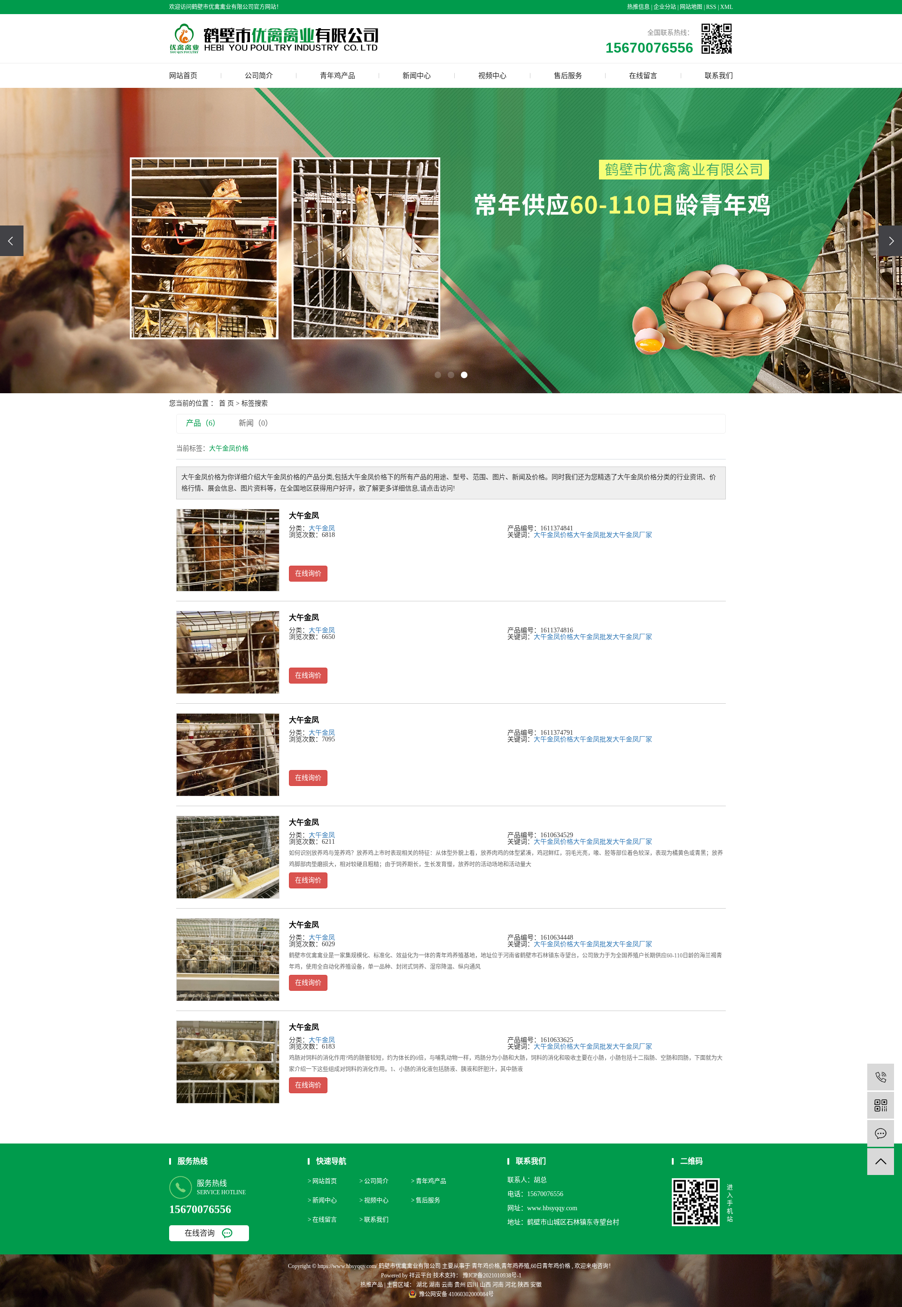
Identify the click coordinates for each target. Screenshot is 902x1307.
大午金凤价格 (553, 534)
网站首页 (183, 75)
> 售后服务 (425, 1200)
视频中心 (492, 75)
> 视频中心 (374, 1200)
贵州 (460, 1285)
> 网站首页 (322, 1180)
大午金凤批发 (593, 534)
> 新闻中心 (322, 1200)
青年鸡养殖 (515, 1266)
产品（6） (203, 423)
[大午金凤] (228, 550)
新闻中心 (417, 75)
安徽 (536, 1285)
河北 (510, 1285)
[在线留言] (880, 1133)
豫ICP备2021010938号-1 (492, 1275)
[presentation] (11, 241)
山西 (485, 1285)
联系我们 (719, 75)
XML (726, 7)
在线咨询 (200, 1233)
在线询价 (308, 573)
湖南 (434, 1285)
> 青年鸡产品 (428, 1180)
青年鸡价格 (486, 1266)
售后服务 (568, 75)
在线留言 (643, 75)
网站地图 (691, 7)
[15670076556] (880, 1077)
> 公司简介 (374, 1180)
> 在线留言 (322, 1219)
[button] (438, 375)
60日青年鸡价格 (550, 1266)
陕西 (523, 1285)
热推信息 (638, 7)
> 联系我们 (374, 1219)
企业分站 (664, 7)
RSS (711, 7)
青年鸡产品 (337, 75)
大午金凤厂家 (632, 534)
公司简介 (259, 75)
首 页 (226, 403)
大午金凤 (304, 516)
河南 (498, 1285)
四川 (472, 1285)
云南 (447, 1285)
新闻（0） (255, 423)
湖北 (422, 1285)
